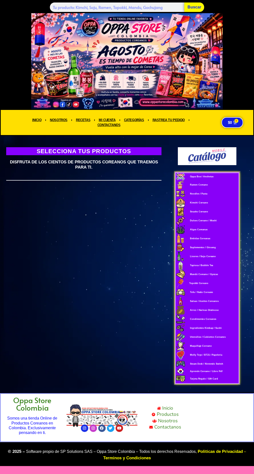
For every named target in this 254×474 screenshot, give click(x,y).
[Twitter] (110, 428)
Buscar (194, 7)
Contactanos (109, 125)
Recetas (83, 120)
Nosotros (58, 120)
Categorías (134, 120)
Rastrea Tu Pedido (169, 120)
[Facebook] (102, 428)
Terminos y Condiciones (127, 458)
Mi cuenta (107, 120)
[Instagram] (84, 428)
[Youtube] (119, 428)
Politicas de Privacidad (220, 451)
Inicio (37, 120)
